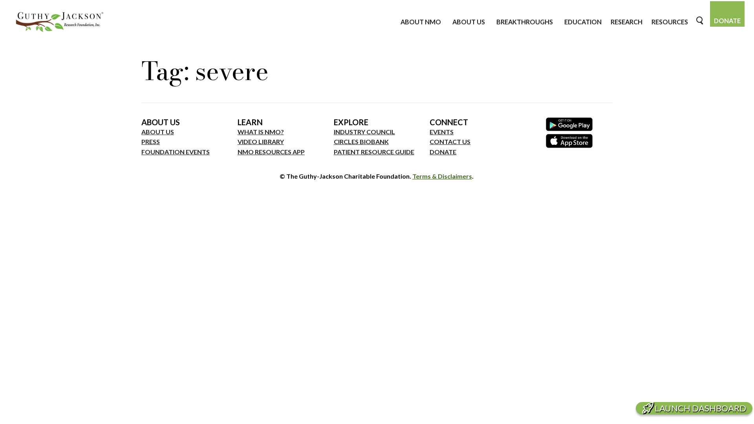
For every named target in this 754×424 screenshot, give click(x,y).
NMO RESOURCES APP (271, 151)
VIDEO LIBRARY (261, 141)
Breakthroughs (524, 22)
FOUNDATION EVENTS (175, 151)
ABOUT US (157, 131)
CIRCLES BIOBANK (361, 141)
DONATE (443, 151)
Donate (727, 20)
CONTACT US (450, 141)
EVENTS (442, 131)
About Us (468, 22)
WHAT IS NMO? (261, 131)
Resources (670, 22)
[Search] (700, 20)
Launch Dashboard (700, 408)
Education (583, 22)
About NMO (421, 22)
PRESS (150, 141)
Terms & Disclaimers (442, 176)
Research (626, 22)
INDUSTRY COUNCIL (364, 131)
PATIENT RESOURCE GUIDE (374, 151)
